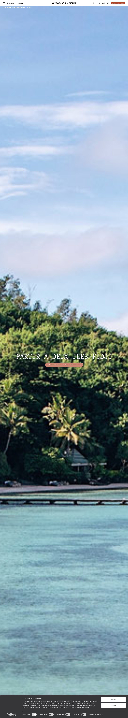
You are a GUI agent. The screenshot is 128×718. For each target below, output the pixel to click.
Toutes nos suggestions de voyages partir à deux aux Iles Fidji (64, 365)
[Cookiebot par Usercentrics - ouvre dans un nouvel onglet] (11, 714)
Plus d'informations (83, 707)
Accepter (113, 699)
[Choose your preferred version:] (94, 3)
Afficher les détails (95, 714)
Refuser (113, 705)
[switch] (51, 714)
